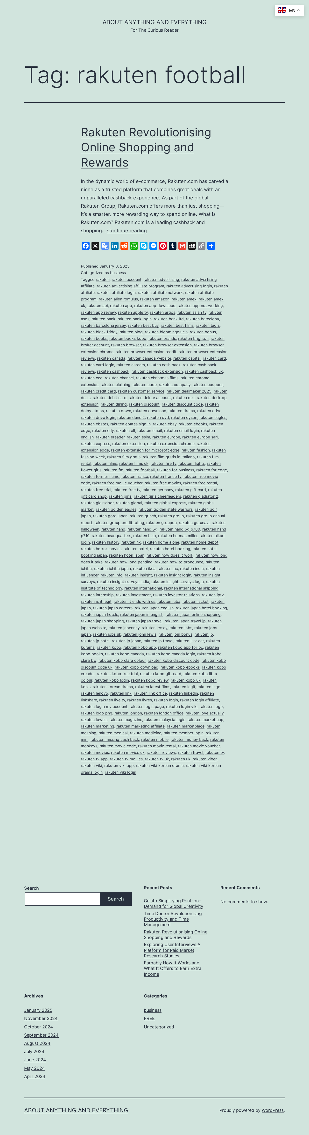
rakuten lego (208, 686)
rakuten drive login (98, 417)
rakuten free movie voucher (117, 482)
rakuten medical (113, 732)
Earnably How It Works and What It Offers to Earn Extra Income (172, 968)
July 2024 (34, 1051)
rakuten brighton (193, 338)
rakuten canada (111, 358)
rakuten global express (165, 502)
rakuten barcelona (202, 318)
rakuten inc (168, 568)
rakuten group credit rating (119, 522)
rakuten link (121, 693)
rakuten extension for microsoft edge (145, 450)
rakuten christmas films (157, 377)
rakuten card (214, 358)
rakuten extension (128, 443)
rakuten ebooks (193, 424)
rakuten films (105, 463)
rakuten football (140, 469)
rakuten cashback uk (204, 371)
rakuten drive (209, 410)
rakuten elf (125, 430)
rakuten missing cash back (115, 739)
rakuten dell (184, 397)
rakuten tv (214, 752)
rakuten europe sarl (200, 437)
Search (31, 888)
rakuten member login (183, 732)
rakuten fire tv (163, 463)
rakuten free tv (126, 489)
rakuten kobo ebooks (180, 667)
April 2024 (34, 1076)
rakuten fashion (196, 450)
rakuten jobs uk (107, 634)
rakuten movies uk (128, 752)
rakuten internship (97, 594)
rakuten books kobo (127, 338)
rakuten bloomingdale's (166, 331)
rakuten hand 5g (142, 529)
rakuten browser (126, 344)
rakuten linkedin (183, 693)
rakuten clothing (115, 384)
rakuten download (149, 410)
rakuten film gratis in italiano (169, 456)
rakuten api (97, 305)
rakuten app (121, 305)
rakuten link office (150, 693)
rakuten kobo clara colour (122, 660)
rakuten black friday (99, 331)
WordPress (273, 1110)
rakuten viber (205, 759)
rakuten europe (166, 437)
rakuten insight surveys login (177, 581)
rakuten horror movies (101, 548)
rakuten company (174, 384)
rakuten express (95, 443)
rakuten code (145, 384)
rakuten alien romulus (118, 299)
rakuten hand (113, 529)
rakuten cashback (113, 371)
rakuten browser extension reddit (146, 351)
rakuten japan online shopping (193, 614)
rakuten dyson (184, 417)
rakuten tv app (94, 759)
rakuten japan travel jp (185, 620)
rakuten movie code (117, 745)
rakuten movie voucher (199, 745)
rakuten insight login (172, 575)
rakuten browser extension (167, 344)
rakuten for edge (211, 469)
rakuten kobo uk (186, 680)
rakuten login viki (181, 706)
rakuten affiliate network (160, 292)
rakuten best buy (143, 325)
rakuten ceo (92, 377)
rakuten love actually (205, 713)
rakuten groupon (161, 522)
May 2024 (34, 1068)
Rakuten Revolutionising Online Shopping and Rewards (146, 147)
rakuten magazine (126, 719)
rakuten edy (103, 430)
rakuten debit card (109, 397)
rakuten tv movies (126, 759)
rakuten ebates (94, 424)
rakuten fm (113, 469)
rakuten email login (181, 430)
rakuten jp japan (126, 640)
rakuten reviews (161, 752)
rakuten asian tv (191, 312)
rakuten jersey (154, 627)
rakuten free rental (200, 482)
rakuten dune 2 (131, 417)
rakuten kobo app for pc (180, 647)
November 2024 (41, 1018)
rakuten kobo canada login (170, 653)
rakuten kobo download (136, 667)
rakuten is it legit (96, 601)
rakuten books (94, 338)
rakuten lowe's (94, 719)
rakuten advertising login (189, 286)
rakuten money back (189, 739)
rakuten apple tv (133, 312)
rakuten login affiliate (199, 700)
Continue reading (127, 230)
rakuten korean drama (113, 686)
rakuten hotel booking (170, 548)
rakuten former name (100, 476)
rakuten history (105, 542)
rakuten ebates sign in (130, 424)
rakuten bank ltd (169, 318)
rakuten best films (177, 325)
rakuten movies (95, 752)
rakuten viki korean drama (160, 765)
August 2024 (37, 1043)
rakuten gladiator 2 (200, 496)
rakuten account (126, 279)
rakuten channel (119, 377)
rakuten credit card (98, 391)
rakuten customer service (141, 391)
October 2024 (38, 1026)
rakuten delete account (150, 397)
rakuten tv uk (157, 759)
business (118, 272)
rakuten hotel (136, 548)
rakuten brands (162, 338)
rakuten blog (131, 331)
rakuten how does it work (170, 555)
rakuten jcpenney (124, 627)
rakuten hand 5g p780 (180, 529)
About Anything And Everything (155, 22)
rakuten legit (183, 686)
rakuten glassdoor (97, 502)
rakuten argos (162, 312)
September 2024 (41, 1035)
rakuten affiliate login (116, 292)
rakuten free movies (163, 482)
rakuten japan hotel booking (201, 607)
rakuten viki (91, 765)
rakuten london (128, 713)
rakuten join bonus (175, 634)
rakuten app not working (200, 305)
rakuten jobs (180, 627)
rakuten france (134, 476)
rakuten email (149, 430)
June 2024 (35, 1059)
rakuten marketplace (185, 726)
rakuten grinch (143, 515)
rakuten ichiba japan (112, 568)
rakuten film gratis (123, 456)
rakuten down (118, 410)
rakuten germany (157, 489)
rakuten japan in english (141, 614)
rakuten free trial (96, 489)
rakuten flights (191, 463)
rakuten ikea (144, 568)
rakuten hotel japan (126, 555)
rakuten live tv (112, 700)
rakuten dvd (158, 417)
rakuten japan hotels (99, 614)
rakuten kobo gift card (160, 673)
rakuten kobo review (150, 680)
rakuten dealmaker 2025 (189, 391)
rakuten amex (184, 299)
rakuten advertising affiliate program (130, 286)
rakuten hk (131, 542)
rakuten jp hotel (95, 640)
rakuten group (171, 515)
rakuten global (129, 502)
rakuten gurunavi (194, 522)
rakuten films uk (133, 463)
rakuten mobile (155, 739)
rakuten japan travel (144, 620)
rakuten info (112, 575)
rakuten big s (208, 325)
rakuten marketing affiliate (140, 726)
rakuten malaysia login (164, 719)
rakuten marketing (97, 726)
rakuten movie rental (157, 745)
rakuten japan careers (113, 607)
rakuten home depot (199, 542)
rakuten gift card (190, 489)
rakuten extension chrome (171, 443)
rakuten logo (211, 706)
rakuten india (192, 568)
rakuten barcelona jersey (103, 325)
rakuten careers (130, 364)
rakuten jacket (196, 601)
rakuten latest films (152, 686)
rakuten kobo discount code (173, 660)
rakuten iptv (213, 594)
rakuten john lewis (139, 634)
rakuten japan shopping (102, 620)
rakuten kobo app (139, 647)
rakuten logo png (96, 713)
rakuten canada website (149, 358)
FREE (149, 1018)
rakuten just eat (190, 640)
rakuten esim (138, 437)
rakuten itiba (168, 601)
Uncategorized (159, 1026)
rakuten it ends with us (134, 601)
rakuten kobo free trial (117, 673)
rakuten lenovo (94, 693)
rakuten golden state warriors (166, 509)
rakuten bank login (135, 318)
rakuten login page (147, 706)
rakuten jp (204, 634)
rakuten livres (139, 700)
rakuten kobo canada (124, 653)
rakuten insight (138, 575)
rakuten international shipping (191, 588)
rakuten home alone (161, 542)
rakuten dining (114, 404)
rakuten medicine (145, 732)
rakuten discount (144, 404)
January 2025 (38, 1010)
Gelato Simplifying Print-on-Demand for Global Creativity (173, 903)
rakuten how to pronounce (179, 562)
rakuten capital (187, 358)
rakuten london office (163, 713)
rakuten (103, 279)
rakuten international (143, 588)
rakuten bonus (203, 331)
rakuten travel (190, 752)
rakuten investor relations (176, 594)
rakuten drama (182, 410)
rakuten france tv (165, 476)
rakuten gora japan (110, 515)
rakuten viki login (120, 772)
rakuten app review (98, 312)
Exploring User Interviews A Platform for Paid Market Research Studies (172, 950)
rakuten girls (120, 496)
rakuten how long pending (129, 562)
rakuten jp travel (158, 640)
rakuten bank (103, 318)
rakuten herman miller (177, 535)
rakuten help (144, 535)
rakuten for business (175, 469)
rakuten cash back (164, 364)
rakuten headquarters (111, 535)
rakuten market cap (205, 719)
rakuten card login (97, 364)
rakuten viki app (119, 765)
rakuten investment (133, 594)
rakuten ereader (110, 437)
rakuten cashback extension (157, 371)
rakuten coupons (208, 384)
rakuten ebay (164, 424)
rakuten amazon (154, 299)
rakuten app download (155, 305)
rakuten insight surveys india (123, 581)
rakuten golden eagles (116, 509)
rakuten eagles (212, 417)
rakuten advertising (161, 279)
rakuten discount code (182, 404)
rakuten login (166, 700)
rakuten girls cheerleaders (157, 496)
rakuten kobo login (111, 680)
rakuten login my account (104, 706)
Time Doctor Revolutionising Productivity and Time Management (173, 919)
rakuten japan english (154, 607)
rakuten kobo (109, 647)
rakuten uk (180, 759)
